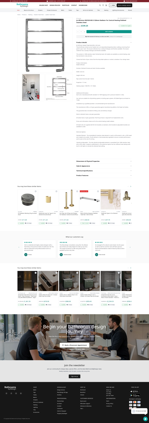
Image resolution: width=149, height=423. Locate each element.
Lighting (35, 407)
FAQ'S (107, 401)
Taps (34, 392)
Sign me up (74, 376)
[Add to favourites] (131, 18)
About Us (108, 390)
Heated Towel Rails (39, 14)
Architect (59, 403)
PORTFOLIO (65, 5)
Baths (34, 390)
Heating (30, 14)
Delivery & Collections (85, 406)
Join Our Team (110, 395)
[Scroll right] (131, 186)
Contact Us (109, 406)
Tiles (34, 409)
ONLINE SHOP (43, 5)
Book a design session (124, 5)
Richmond (83, 390)
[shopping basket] (106, 5)
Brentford (82, 392)
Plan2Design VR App (62, 392)
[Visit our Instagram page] (6, 393)
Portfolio (59, 395)
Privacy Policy (109, 403)
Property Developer (62, 413)
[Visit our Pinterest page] (21, 393)
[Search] (100, 5)
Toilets (35, 395)
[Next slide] (130, 247)
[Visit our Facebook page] (11, 393)
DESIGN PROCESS (55, 5)
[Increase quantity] (84, 31)
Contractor (60, 408)
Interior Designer (61, 411)
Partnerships (60, 401)
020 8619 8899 (80, 349)
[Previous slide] (18, 247)
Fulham (82, 395)
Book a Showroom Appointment (76, 345)
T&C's (81, 408)
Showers (35, 400)
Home (18, 14)
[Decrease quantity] (77, 31)
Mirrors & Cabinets (38, 402)
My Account (83, 401)
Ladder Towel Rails (50, 14)
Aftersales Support (85, 403)
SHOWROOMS (83, 5)
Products (24, 14)
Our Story (108, 391)
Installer (59, 406)
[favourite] (103, 5)
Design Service (61, 390)
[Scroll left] (128, 186)
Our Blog (108, 393)
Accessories (36, 412)
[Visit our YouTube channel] (16, 393)
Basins (35, 397)
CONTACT (74, 5)
